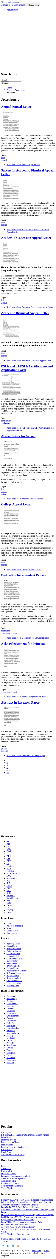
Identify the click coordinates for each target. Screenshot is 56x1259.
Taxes (9, 905)
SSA (9, 900)
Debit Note (6, 1137)
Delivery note (7, 1144)
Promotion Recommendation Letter (16, 1176)
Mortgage (11, 1038)
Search (5, 83)
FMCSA (10, 871)
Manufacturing (13, 1033)
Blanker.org (19, 5)
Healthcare (11, 1021)
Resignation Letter (14, 978)
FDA (9, 868)
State (9, 903)
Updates (4, 1239)
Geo (28, 1239)
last (8, 772)
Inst (33, 1239)
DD (8, 858)
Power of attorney (8, 1173)
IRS (8, 883)
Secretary (11, 895)
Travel (9, 1055)
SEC (9, 893)
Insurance (11, 1030)
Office (9, 1040)
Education (11, 1011)
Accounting (12, 998)
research (4, 751)
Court (9, 923)
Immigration (12, 878)
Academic (11, 996)
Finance (10, 1018)
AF (8, 841)
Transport (11, 1052)
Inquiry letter (12, 961)
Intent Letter (12, 963)
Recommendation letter (16, 971)
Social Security (13, 898)
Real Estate (11, 1045)
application (5, 423)
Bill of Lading (7, 1149)
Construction (12, 1003)
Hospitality (11, 1025)
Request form (12, 10)
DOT (9, 851)
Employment (12, 1013)
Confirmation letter (15, 958)
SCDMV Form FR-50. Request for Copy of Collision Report (27, 1214)
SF (41, 1239)
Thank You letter (14, 983)
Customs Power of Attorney (13, 1154)
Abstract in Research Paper (20, 702)
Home (9, 88)
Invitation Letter (13, 966)
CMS (9, 849)
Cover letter (6, 1168)
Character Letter (13, 953)
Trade (9, 1050)
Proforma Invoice (8, 1140)
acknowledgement (9, 633)
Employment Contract (10, 1183)
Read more (23, 164)
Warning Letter (13, 985)
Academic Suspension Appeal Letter (26, 237)
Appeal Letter (12, 946)
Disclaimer (36, 1250)
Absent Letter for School (18, 436)
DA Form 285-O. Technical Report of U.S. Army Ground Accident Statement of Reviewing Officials (26, 1203)
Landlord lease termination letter (15, 1147)
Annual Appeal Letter (16, 106)
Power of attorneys (15, 926)
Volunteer (11, 1057)
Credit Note (6, 1152)
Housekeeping (13, 1028)
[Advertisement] (28, 41)
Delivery (10, 1008)
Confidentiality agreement (12, 1186)
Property (10, 1043)
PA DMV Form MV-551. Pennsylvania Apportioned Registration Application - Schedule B (23, 1218)
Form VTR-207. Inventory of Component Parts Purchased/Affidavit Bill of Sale (21, 1223)
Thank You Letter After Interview (15, 1234)
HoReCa (10, 1023)
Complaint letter (13, 956)
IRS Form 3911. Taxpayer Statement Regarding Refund (25, 1135)
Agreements (12, 933)
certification (6, 421)
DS (8, 863)
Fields (18, 1239)
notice (3, 494)
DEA (9, 856)
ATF (8, 844)
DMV (9, 861)
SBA (9, 890)
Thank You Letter (8, 1188)
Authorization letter (15, 951)
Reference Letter (14, 973)
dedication (5, 631)
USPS (9, 913)
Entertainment (12, 1016)
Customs (10, 1006)
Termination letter (14, 980)
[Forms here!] (7, 5)
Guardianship (12, 931)
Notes (11, 1239)
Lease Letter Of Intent (10, 1142)
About (46, 1250)
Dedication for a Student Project (23, 575)
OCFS (9, 888)
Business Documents (15, 90)
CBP (9, 846)
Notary (10, 928)
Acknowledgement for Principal (23, 643)
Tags (24, 1239)
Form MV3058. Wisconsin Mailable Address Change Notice (27, 1200)
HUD (9, 876)
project (4, 748)
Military (10, 1035)
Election (10, 866)
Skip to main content (10, 2)
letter (3, 157)
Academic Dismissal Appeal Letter (25, 313)
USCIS (10, 910)
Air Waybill (6, 1132)
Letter (3, 1166)
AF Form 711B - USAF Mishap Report (18, 1227)
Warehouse (11, 1060)
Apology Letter (13, 944)
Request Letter (13, 975)
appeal (4, 160)
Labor (9, 885)
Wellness (10, 1062)
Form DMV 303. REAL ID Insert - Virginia (20, 1207)
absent (4, 491)
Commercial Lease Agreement (14, 1178)
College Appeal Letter (16, 504)
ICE (8, 881)
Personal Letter (13, 968)
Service (10, 1048)
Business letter (7, 1171)
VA (8, 908)
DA (8, 854)
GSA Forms (12, 873)
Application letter (14, 948)
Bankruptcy (12, 1001)
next (8, 770)
